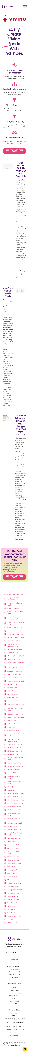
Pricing (14, 963)
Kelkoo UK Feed (12, 773)
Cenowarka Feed (13, 694)
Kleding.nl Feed (12, 787)
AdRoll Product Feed (14, 674)
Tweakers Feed (12, 886)
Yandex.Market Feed (14, 916)
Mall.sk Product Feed (14, 797)
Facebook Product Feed (15, 634)
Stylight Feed (12, 876)
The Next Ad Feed (13, 880)
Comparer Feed (12, 697)
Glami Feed (11, 727)
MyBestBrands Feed (14, 830)
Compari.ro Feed (13, 701)
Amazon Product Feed (15, 631)
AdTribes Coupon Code (14, 1045)
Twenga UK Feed (13, 896)
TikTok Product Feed (14, 649)
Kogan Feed (11, 790)
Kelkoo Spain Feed (13, 769)
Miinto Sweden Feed (14, 823)
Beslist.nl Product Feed (15, 681)
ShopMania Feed (13, 860)
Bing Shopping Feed (14, 641)
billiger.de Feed (12, 684)
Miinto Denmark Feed (14, 806)
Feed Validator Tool (14, 971)
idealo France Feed (14, 748)
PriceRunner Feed (13, 838)
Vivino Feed (11, 909)
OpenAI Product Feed (14, 627)
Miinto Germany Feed (14, 810)
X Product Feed (12, 652)
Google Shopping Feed (15, 594)
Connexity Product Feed (15, 704)
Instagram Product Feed (15, 637)
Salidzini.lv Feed (13, 848)
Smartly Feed (12, 870)
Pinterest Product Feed (15, 656)
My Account (14, 977)
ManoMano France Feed (15, 800)
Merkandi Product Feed (15, 662)
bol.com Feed (12, 687)
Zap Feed (10, 919)
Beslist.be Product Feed (15, 678)
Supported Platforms (14, 974)
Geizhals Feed (12, 724)
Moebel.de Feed (12, 826)
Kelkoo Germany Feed (15, 766)
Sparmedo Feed (12, 873)
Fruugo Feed (11, 720)
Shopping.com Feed (14, 863)
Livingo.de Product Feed (15, 793)
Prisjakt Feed (11, 841)
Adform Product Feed (14, 671)
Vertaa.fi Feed (12, 906)
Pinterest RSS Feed (14, 659)
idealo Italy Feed (13, 754)
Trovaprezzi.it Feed (14, 883)
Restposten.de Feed (14, 845)
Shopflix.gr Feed (13, 857)
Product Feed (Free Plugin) (14, 966)
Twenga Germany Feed (15, 893)
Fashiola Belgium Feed (15, 714)
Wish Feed (11, 913)
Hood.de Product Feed (15, 744)
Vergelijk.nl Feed (13, 899)
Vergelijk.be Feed (13, 903)
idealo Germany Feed (14, 751)
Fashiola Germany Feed (15, 717)
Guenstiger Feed (13, 730)
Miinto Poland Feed (14, 818)
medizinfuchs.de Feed (15, 803)
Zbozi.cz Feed (12, 923)
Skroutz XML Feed (13, 866)
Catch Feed (11, 691)
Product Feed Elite (14, 969)
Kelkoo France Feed (14, 763)
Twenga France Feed (14, 890)
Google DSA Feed (13, 608)
